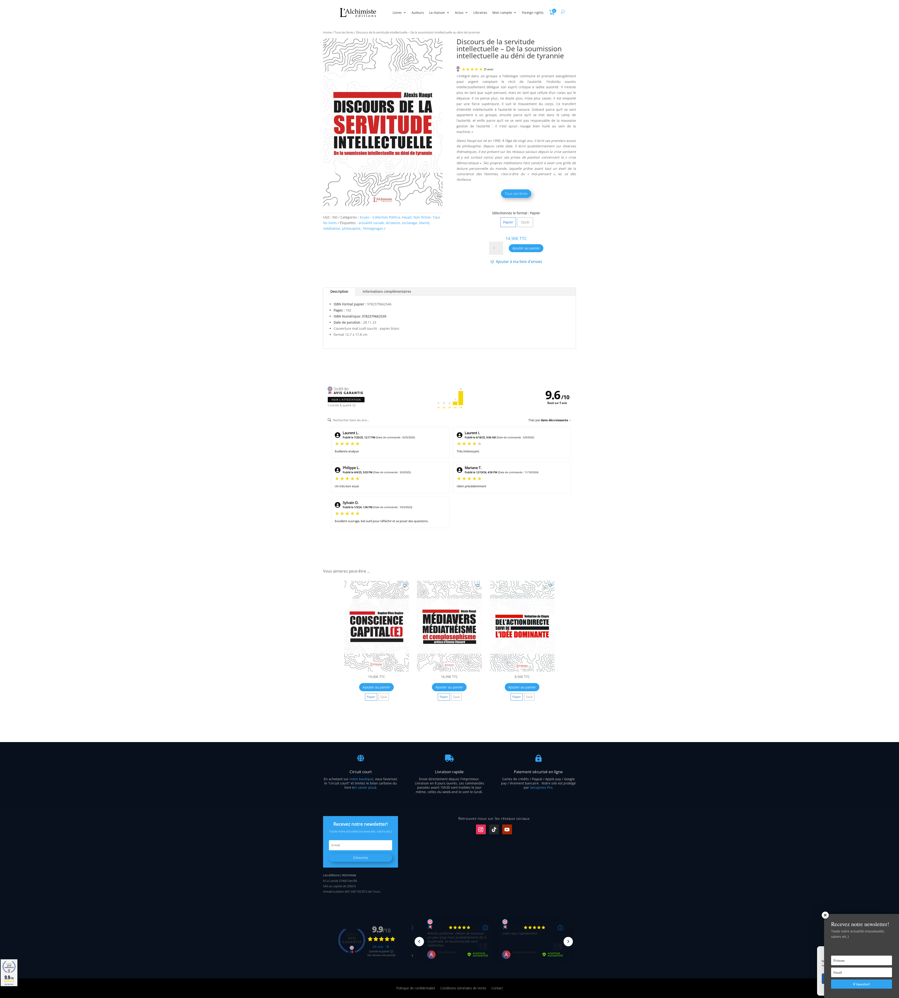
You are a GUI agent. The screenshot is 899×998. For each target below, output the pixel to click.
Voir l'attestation (346, 399)
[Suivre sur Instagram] (481, 829)
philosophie (351, 228)
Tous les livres (344, 32)
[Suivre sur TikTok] (494, 829)
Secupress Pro (541, 787)
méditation (331, 228)
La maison (437, 12)
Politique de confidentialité (415, 988)
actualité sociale (371, 223)
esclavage (409, 223)
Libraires (480, 12)
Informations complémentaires (387, 291)
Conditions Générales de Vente (463, 988)
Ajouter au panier (526, 248)
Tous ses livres (516, 193)
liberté (424, 223)
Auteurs (418, 12)
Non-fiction (422, 217)
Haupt (407, 217)
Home (327, 32)
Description (339, 291)
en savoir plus (364, 787)
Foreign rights (533, 12)
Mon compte (502, 12)
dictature (393, 223)
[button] (516, 261)
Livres (397, 12)
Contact (497, 988)
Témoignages (372, 228)
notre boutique (361, 779)
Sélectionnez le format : (510, 213)
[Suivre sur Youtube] (507, 829)
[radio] (508, 222)
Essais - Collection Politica (380, 217)
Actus (459, 12)
